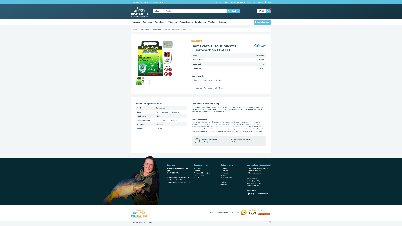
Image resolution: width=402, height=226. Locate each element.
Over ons (218, 2)
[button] (270, 222)
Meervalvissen (186, 22)
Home (134, 30)
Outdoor (222, 22)
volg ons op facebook (259, 194)
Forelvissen (200, 22)
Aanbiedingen (263, 22)
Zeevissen (147, 22)
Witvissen (172, 22)
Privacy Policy (251, 2)
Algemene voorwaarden (229, 212)
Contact (226, 2)
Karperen (136, 22)
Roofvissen (160, 22)
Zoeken (235, 11)
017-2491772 (137, 2)
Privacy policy (213, 212)
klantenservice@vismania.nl (154, 2)
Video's (260, 2)
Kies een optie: (197, 76)
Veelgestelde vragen (238, 2)
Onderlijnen (156, 30)
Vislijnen (212, 22)
